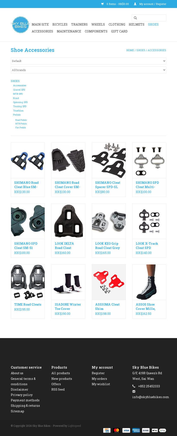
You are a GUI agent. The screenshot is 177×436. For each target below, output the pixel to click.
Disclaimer (19, 389)
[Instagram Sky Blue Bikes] (92, 348)
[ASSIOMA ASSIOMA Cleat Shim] (109, 282)
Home (130, 50)
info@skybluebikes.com (150, 397)
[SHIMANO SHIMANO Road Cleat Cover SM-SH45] (68, 160)
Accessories (157, 50)
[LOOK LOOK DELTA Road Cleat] (68, 221)
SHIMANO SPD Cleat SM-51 (25, 245)
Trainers (79, 24)
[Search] (134, 18)
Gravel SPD (19, 89)
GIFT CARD (119, 31)
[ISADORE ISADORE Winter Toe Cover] (68, 282)
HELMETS (136, 24)
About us (17, 373)
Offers (56, 384)
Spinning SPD (20, 102)
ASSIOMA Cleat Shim (107, 306)
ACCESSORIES (42, 31)
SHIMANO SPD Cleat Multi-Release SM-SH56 (149, 185)
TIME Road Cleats (27, 304)
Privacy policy (22, 395)
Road (16, 98)
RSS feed (58, 389)
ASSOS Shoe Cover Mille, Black (145, 306)
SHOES (153, 24)
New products (61, 379)
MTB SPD (18, 93)
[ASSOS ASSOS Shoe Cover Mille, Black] (149, 282)
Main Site (40, 24)
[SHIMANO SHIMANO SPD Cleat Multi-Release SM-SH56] (149, 160)
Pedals (17, 114)
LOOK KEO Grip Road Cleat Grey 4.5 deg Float (107, 245)
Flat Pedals (20, 127)
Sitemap (17, 411)
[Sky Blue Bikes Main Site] (20, 24)
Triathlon (18, 110)
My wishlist (101, 384)
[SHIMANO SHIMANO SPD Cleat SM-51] (28, 221)
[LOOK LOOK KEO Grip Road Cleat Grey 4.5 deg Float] (109, 221)
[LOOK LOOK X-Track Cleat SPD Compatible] (149, 221)
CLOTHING (117, 24)
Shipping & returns (25, 406)
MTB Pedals (21, 123)
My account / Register (152, 4)
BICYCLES (60, 24)
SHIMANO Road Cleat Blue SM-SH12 (26, 185)
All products (60, 373)
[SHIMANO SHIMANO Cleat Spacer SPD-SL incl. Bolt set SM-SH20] (109, 160)
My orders (99, 379)
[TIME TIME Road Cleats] (28, 282)
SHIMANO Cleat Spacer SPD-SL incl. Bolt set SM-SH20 (108, 185)
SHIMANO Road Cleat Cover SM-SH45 (67, 185)
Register (98, 373)
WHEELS (98, 24)
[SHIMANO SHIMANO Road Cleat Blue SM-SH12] (28, 160)
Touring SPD (19, 106)
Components (96, 31)
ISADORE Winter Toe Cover (68, 306)
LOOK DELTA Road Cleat (64, 245)
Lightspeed (74, 425)
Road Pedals (21, 120)
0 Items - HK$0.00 (118, 4)
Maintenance (69, 31)
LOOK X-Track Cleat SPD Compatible (147, 245)
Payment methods (25, 400)
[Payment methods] (106, 430)
